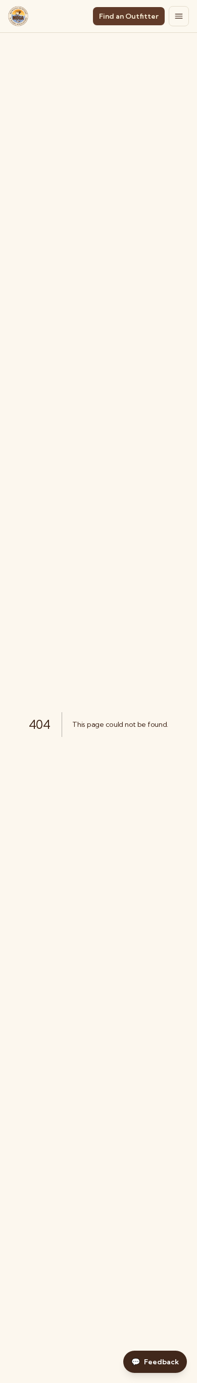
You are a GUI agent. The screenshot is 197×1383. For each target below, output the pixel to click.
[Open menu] (179, 16)
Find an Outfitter (129, 16)
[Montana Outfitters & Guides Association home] (18, 16)
